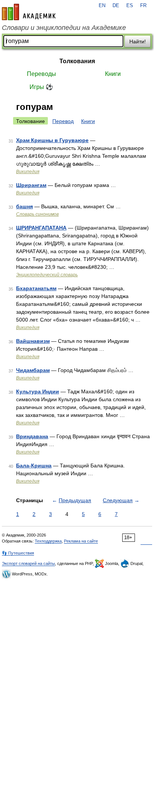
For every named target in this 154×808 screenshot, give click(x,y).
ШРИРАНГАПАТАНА (41, 228)
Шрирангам (31, 185)
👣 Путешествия (18, 553)
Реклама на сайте (81, 541)
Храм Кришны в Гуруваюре (52, 140)
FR (143, 5)
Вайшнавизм (33, 341)
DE (116, 5)
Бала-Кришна (34, 465)
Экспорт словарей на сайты (28, 563)
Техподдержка (48, 541)
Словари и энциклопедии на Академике (64, 27)
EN (102, 5)
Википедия (27, 171)
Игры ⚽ (41, 87)
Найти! (137, 41)
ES (129, 5)
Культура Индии (37, 391)
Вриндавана (32, 436)
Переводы (41, 74)
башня (24, 206)
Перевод (63, 121)
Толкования (77, 61)
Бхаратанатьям (36, 288)
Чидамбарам (33, 370)
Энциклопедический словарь (47, 274)
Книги (113, 74)
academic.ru (29, 12)
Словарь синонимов (37, 214)
